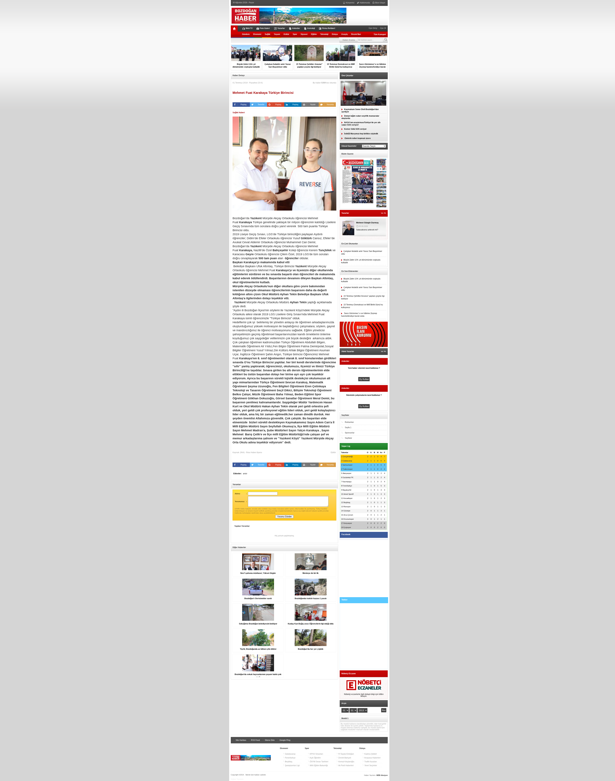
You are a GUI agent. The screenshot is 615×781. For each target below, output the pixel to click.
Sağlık (267, 34)
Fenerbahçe (289, 758)
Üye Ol (383, 28)
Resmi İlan (356, 34)
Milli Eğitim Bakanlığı (318, 765)
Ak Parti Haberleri (346, 765)
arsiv (245, 473)
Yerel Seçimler (370, 765)
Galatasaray (289, 754)
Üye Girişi (373, 28)
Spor (295, 34)
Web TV (249, 28)
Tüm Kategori (380, 34)
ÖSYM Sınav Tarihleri (318, 762)
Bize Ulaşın (380, 3)
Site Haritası (240, 740)
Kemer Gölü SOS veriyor (355, 129)
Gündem (246, 34)
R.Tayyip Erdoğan (346, 754)
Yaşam (277, 34)
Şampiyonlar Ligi (292, 765)
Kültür (286, 34)
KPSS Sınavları (316, 754)
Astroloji (311, 28)
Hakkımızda (364, 3)
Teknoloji (324, 34)
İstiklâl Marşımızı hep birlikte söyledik (361, 134)
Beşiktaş (288, 762)
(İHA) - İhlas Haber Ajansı (251, 452)
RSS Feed (255, 740)
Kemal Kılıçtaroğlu (346, 762)
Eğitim (314, 34)
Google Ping (284, 740)
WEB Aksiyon (382, 775)
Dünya (335, 34)
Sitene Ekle (269, 740)
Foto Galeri (265, 28)
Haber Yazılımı (237, 779)
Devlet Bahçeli (344, 758)
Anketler (296, 28)
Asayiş (344, 34)
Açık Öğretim (315, 758)
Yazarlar (281, 28)
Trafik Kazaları (370, 762)
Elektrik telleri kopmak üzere (357, 138)
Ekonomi (257, 34)
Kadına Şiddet (370, 754)
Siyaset (304, 34)
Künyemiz (349, 3)
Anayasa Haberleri (372, 758)
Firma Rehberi (328, 28)
